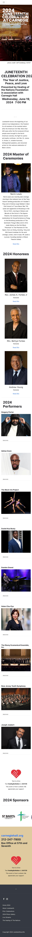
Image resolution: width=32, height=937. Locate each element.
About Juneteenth (8, 908)
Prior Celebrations (8, 911)
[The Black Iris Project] (16, 503)
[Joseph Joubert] (16, 738)
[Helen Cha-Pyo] (16, 619)
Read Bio (16, 244)
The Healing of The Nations (11, 920)
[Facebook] (4, 899)
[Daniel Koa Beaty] (16, 542)
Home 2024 (6, 905)
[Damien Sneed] (16, 580)
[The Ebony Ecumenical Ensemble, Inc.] (16, 660)
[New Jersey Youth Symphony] (16, 699)
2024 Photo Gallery (9, 914)
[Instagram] (7, 899)
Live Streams (7, 917)
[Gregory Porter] (16, 425)
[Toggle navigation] (3, 2)
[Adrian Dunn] (16, 464)
